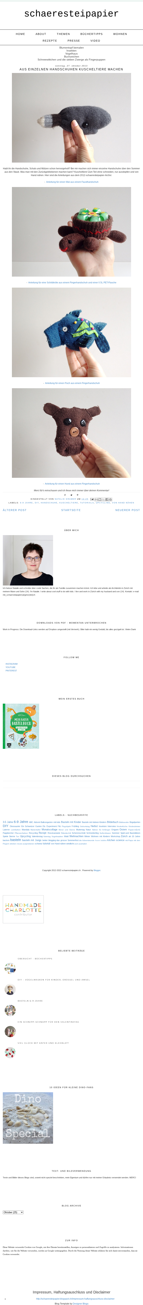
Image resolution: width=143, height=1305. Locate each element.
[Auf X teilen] (103, 499)
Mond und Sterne (67, 830)
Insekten (103, 826)
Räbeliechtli (66, 833)
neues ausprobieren (25, 844)
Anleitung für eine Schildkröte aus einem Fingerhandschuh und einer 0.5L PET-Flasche (72, 282)
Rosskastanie (54, 833)
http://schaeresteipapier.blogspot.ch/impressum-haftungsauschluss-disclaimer (75, 1299)
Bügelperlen (135, 822)
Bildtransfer (124, 822)
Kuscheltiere (68, 503)
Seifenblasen (105, 833)
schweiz (38, 844)
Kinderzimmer (134, 826)
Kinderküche (122, 826)
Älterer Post (15, 510)
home (20, 33)
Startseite (71, 510)
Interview (112, 826)
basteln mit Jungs (32, 840)
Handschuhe (49, 503)
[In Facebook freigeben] (107, 499)
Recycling (33, 833)
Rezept (42, 832)
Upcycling (103, 503)
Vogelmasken (57, 836)
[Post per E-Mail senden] (92, 499)
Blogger (97, 870)
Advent (37, 822)
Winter (87, 836)
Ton (17, 836)
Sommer (116, 833)
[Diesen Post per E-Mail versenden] (96, 499)
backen (6, 840)
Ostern (123, 829)
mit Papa (129, 840)
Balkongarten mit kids (50, 822)
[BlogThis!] (100, 499)
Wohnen (120, 33)
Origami (114, 830)
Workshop (115, 836)
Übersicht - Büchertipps (35, 958)
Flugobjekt (66, 826)
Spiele (5, 836)
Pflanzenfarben (21, 833)
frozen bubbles (101, 840)
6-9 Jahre (26, 503)
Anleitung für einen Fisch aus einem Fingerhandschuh (72, 383)
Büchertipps (91, 33)
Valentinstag (37, 836)
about (41, 33)
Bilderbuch (112, 822)
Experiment (52, 826)
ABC (31, 822)
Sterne (12, 836)
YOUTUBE (10, 667)
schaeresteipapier (71, 14)
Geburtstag (85, 826)
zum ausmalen (80, 844)
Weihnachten (76, 836)
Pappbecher (8, 833)
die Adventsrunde (86, 840)
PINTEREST (11, 670)
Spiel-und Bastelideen (130, 833)
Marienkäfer (36, 830)
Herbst (94, 826)
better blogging (49, 840)
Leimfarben (16, 830)
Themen (63, 33)
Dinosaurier (15, 826)
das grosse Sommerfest (67, 840)
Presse (74, 40)
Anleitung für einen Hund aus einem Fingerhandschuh (72, 483)
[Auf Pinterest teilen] (110, 499)
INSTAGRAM (12, 664)
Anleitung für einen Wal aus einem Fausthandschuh (72, 182)
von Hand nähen (123, 503)
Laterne (6, 830)
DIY (37, 503)
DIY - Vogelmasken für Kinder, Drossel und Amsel (54, 980)
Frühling (75, 826)
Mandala (25, 830)
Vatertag (47, 836)
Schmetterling (92, 833)
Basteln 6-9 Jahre (30, 1001)
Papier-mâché (134, 830)
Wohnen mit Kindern (100, 836)
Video (95, 40)
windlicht (70, 844)
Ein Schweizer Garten (31, 826)
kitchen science (115, 840)
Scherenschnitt (78, 833)
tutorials (87, 503)
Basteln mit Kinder (71, 822)
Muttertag (80, 830)
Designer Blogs (80, 1303)
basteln (15, 840)
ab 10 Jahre (134, 836)
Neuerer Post (127, 510)
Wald (66, 836)
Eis (44, 826)
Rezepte (50, 40)
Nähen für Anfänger (101, 830)
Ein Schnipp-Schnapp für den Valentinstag (48, 1022)
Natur (88, 830)
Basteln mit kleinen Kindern (94, 822)
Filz (59, 826)
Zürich (124, 836)
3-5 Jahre (8, 822)
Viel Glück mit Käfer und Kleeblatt (43, 1043)
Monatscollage (49, 829)
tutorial (46, 843)
